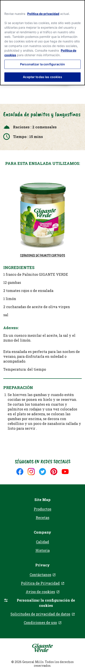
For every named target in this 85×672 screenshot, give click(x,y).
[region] (42, 42)
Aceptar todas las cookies (42, 77)
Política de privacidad (43, 14)
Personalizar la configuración (42, 64)
